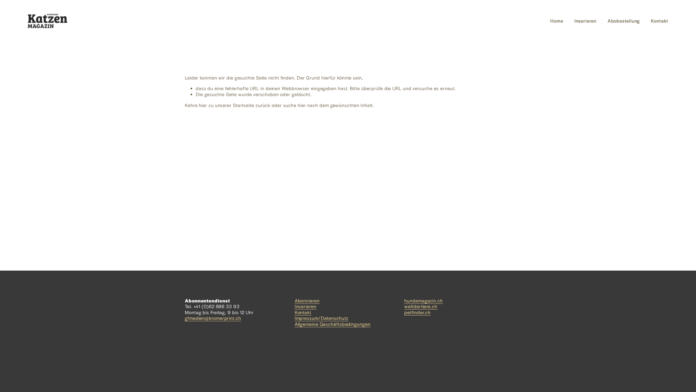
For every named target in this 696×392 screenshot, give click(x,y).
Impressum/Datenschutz (322, 318)
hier (203, 105)
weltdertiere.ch (420, 307)
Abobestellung (624, 20)
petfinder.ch (417, 313)
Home (556, 20)
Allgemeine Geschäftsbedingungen (333, 324)
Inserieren (585, 20)
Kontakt (659, 20)
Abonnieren (307, 301)
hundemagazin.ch (423, 301)
